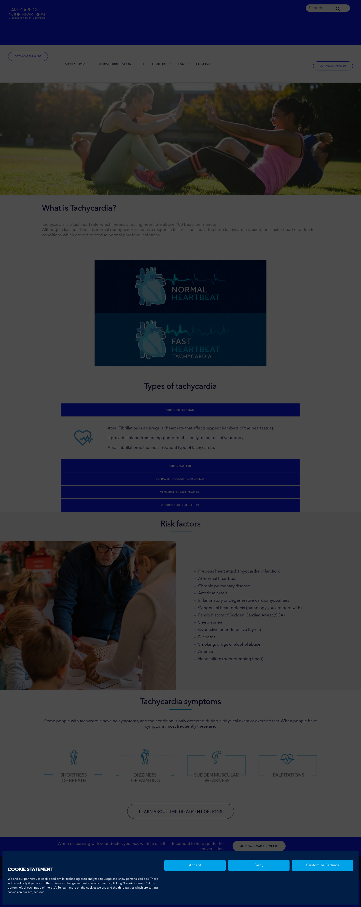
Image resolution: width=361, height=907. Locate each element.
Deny (258, 865)
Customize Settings (322, 865)
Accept (195, 865)
